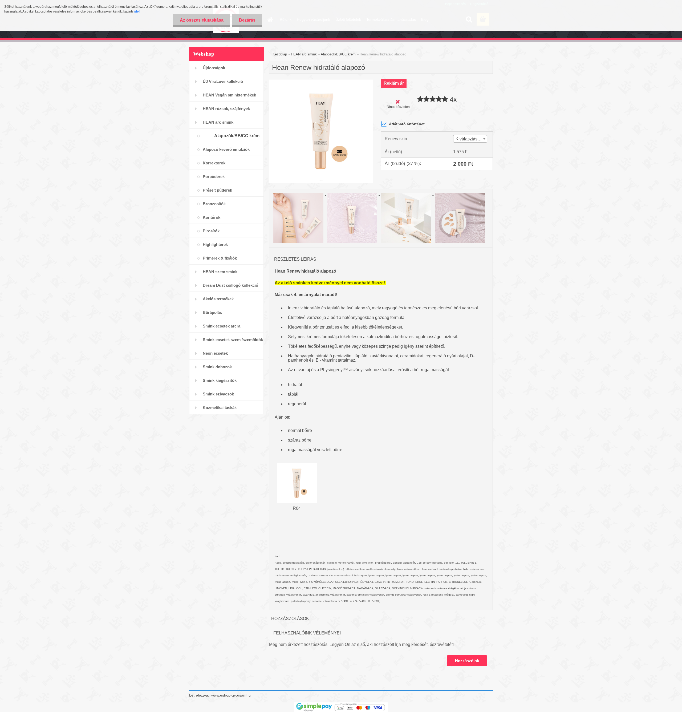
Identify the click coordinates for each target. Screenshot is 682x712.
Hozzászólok (467, 660)
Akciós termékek (218, 299)
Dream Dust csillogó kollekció (230, 285)
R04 (297, 508)
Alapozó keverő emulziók (226, 149)
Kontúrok (211, 217)
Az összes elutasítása (202, 20)
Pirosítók (211, 231)
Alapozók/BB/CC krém (236, 136)
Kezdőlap (280, 54)
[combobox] (470, 139)
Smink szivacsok (218, 394)
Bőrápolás (212, 312)
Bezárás (247, 20)
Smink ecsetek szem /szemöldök (233, 339)
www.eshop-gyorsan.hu (231, 695)
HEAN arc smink (218, 122)
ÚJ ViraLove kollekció (223, 81)
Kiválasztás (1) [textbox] (470, 139)
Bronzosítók (214, 203)
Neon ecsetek (215, 353)
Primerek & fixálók (220, 258)
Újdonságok (214, 68)
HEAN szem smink (220, 271)
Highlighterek (215, 244)
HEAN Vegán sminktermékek (229, 95)
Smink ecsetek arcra (221, 326)
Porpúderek (214, 176)
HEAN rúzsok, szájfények (226, 108)
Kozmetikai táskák (220, 407)
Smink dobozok (217, 367)
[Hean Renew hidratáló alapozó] (321, 81)
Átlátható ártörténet (407, 124)
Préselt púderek (217, 190)
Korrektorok (214, 163)
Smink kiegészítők (220, 380)
